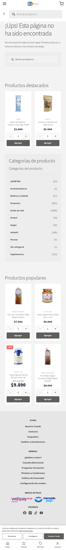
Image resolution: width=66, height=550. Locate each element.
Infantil (14, 232)
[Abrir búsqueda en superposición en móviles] (36, 14)
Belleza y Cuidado (19, 195)
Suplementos (17, 254)
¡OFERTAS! (15, 181)
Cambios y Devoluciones (33, 441)
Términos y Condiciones (33, 473)
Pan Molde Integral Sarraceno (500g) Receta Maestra (47, 378)
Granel (13, 217)
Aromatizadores (18, 188)
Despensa (15, 203)
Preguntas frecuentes (33, 467)
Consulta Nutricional (33, 462)
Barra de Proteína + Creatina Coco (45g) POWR (18, 123)
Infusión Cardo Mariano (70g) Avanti (47, 123)
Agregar (18, 143)
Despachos (33, 436)
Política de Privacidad (33, 478)
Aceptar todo (54, 536)
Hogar (13, 225)
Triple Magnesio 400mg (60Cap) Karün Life (18, 376)
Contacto (33, 431)
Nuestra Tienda (33, 426)
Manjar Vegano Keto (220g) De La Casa (47, 316)
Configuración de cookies (33, 483)
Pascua (14, 239)
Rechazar (12, 536)
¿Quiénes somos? (33, 457)
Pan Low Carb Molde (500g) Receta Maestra (18, 316)
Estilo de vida (17, 210)
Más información (26, 531)
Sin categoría (17, 247)
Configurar (33, 536)
